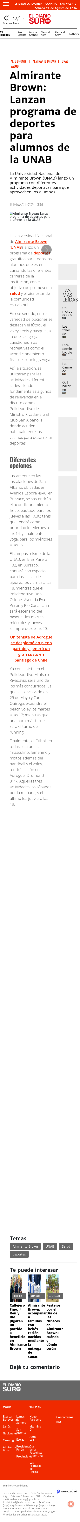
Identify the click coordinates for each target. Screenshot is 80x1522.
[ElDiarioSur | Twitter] (70, 1387)
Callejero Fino (20, 1296)
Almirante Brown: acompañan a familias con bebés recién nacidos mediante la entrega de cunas (37, 1330)
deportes (19, 1254)
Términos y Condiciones (15, 1485)
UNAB (16, 247)
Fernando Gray (60, 33)
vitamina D (35, 1428)
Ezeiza (20, 1439)
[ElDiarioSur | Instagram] (62, 1394)
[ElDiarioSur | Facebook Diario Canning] (62, 1387)
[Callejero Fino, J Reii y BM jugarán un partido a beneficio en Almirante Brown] (16, 1301)
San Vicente (68, 4)
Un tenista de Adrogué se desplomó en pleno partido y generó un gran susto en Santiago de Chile (31, 648)
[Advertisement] (40, 849)
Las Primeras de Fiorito (35, 1467)
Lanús (7, 1426)
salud (15, 293)
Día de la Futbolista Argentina (36, 1451)
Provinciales (24, 1456)
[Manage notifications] (71, 1504)
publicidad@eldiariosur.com (20, 1502)
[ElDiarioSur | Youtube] (70, 1394)
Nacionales (10, 1433)
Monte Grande (33, 33)
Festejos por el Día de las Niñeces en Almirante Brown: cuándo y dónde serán (54, 1327)
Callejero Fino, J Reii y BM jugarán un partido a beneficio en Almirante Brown (18, 1327)
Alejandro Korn (46, 33)
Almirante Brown (31, 241)
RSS (58, 1421)
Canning (51, 4)
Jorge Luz (33, 1438)
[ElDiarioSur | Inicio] (75, 1407)
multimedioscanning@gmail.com (21, 1499)
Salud (66, 1246)
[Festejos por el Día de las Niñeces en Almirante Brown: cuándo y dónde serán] (52, 1301)
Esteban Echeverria (28, 4)
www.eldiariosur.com (16, 1493)
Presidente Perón (23, 1448)
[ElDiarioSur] (12, 1390)
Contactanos (64, 1417)
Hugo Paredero (35, 1418)
